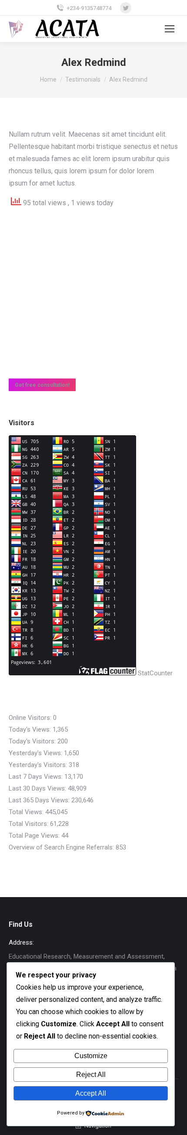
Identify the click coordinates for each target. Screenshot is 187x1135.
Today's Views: (31, 729)
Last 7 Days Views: (36, 777)
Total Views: (27, 812)
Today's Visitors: (33, 741)
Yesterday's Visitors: (39, 765)
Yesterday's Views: (36, 753)
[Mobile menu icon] (169, 29)
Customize (90, 1055)
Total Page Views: (35, 835)
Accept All (90, 1093)
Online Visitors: (31, 718)
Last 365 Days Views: (40, 800)
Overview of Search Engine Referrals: (62, 847)
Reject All (91, 1074)
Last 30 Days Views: (38, 788)
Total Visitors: (29, 824)
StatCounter (155, 673)
